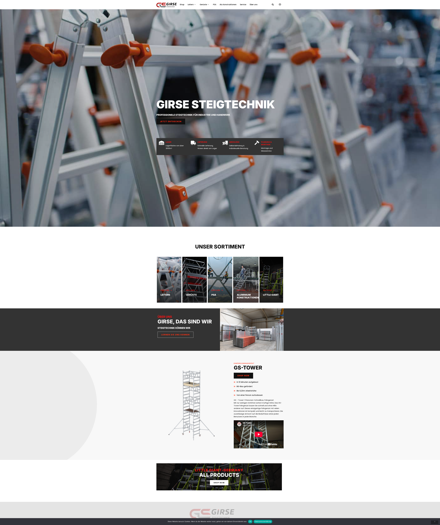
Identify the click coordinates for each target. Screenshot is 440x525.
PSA (214, 4)
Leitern (191, 4)
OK (250, 521)
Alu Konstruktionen (228, 4)
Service (243, 4)
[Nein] (434, 522)
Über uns (253, 4)
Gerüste (203, 4)
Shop (182, 4)
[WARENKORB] (280, 4)
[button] (273, 4)
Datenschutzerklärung (263, 521)
